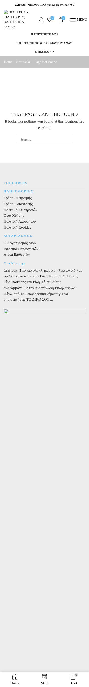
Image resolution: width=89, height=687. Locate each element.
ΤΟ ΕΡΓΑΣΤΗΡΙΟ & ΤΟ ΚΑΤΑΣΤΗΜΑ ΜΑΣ (44, 43)
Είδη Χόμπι (41, 282)
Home (8, 62)
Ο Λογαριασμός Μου (20, 243)
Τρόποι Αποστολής (18, 204)
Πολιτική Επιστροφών (20, 210)
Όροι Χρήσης (14, 215)
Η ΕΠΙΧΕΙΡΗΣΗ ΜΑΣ (44, 34)
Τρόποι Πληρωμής (18, 198)
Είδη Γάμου (67, 276)
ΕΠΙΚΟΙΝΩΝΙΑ (44, 51)
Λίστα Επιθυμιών (17, 254)
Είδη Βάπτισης (15, 282)
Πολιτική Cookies (17, 227)
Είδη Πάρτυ (48, 276)
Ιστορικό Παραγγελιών (21, 249)
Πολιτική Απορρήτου (20, 221)
